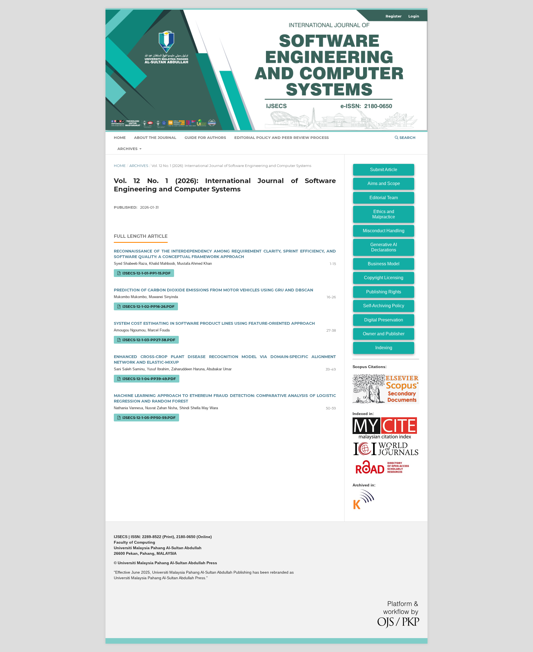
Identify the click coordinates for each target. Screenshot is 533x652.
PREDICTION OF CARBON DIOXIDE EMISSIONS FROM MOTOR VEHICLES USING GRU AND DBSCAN (213, 290)
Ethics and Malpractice (383, 214)
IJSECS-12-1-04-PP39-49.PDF (148, 378)
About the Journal (155, 137)
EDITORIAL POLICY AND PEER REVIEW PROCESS (281, 137)
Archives (128, 148)
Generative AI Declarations (383, 247)
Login (413, 16)
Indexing (383, 347)
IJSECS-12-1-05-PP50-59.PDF (148, 417)
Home (120, 137)
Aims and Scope (384, 183)
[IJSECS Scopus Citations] (386, 403)
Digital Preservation (383, 320)
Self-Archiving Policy (383, 305)
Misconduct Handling (383, 230)
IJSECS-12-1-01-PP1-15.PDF (145, 273)
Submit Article (383, 169)
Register (394, 16)
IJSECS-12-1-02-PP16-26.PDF (147, 306)
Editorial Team (383, 197)
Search (407, 137)
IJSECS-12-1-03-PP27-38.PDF (148, 340)
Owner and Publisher (383, 333)
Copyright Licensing (383, 277)
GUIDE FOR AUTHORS (205, 137)
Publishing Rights (383, 291)
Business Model (383, 263)
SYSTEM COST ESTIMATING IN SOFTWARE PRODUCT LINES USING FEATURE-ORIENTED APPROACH (214, 323)
